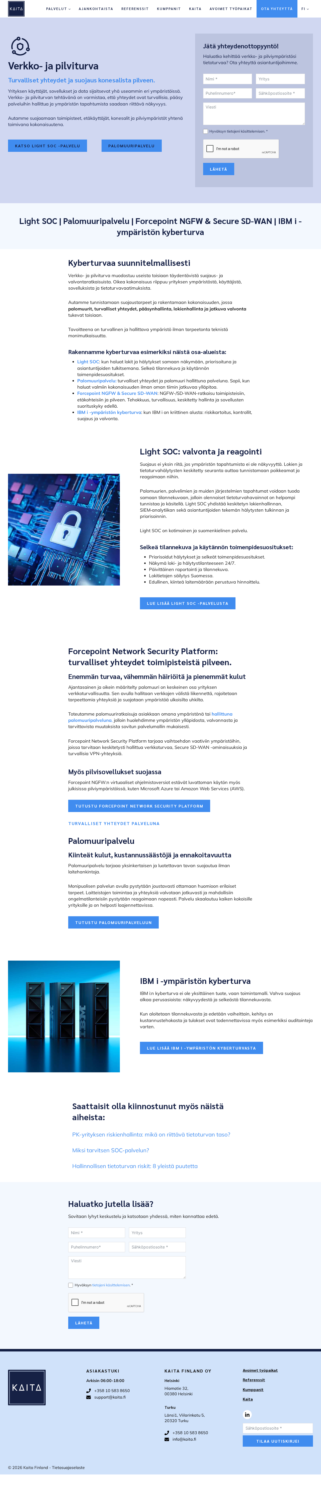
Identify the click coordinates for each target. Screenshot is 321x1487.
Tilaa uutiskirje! (278, 1441)
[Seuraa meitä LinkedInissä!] (247, 1414)
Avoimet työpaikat (231, 8)
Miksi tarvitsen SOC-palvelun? (110, 1150)
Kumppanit (169, 8)
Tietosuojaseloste (68, 1467)
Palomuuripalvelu (97, 220)
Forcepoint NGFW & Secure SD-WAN (203, 220)
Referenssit (135, 8)
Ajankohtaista (96, 8)
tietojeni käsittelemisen (245, 131)
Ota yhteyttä (277, 8)
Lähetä (218, 169)
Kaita (195, 8)
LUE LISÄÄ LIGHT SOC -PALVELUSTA (187, 603)
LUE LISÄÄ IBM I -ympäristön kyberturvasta (201, 1048)
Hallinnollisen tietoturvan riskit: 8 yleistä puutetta (135, 1166)
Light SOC (39, 220)
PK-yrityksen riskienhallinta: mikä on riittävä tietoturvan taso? (151, 1134)
